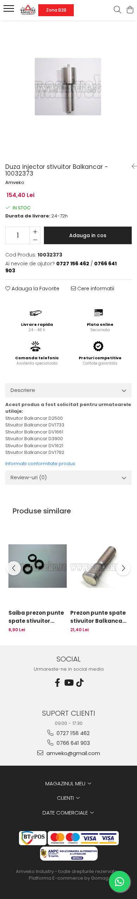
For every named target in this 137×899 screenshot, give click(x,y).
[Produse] (10, 10)
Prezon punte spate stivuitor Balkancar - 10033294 (98, 617)
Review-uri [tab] (29, 477)
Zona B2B (56, 10)
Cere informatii (95, 288)
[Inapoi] (131, 166)
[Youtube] (68, 683)
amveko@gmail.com (72, 753)
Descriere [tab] (23, 390)
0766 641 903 (72, 743)
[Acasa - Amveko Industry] (28, 10)
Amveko (14, 182)
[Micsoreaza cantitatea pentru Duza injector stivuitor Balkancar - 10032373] (35, 239)
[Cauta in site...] (117, 10)
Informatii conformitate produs (40, 463)
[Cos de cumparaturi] (129, 10)
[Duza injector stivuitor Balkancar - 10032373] (68, 89)
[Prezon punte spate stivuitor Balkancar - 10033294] (99, 565)
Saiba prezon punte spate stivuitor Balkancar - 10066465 (36, 617)
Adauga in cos (87, 235)
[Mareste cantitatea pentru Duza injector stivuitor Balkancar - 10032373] (35, 231)
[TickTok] (80, 683)
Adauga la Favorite (34, 288)
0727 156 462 (72, 733)
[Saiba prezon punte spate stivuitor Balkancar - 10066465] (37, 565)
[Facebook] (57, 683)
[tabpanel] (68, 89)
